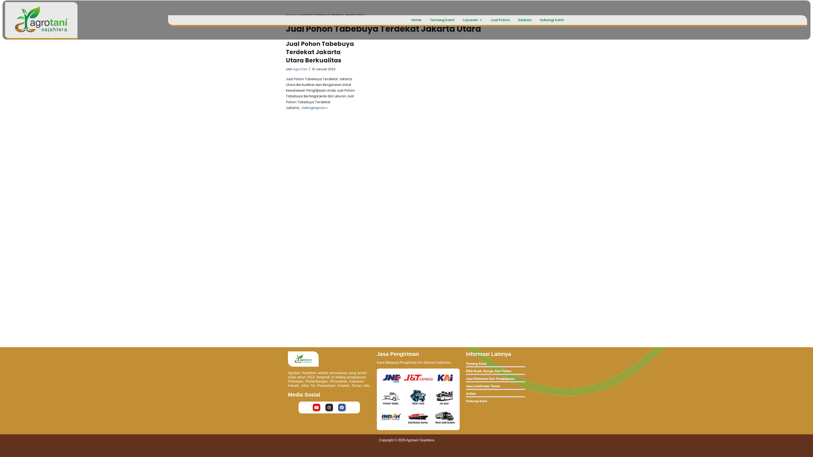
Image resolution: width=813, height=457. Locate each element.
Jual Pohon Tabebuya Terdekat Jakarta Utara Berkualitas (320, 52)
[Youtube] (316, 407)
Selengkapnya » (315, 107)
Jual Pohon (500, 20)
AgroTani (300, 69)
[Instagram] (329, 407)
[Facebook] (342, 407)
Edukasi (524, 20)
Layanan (470, 20)
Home (416, 20)
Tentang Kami (442, 20)
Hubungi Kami (552, 20)
